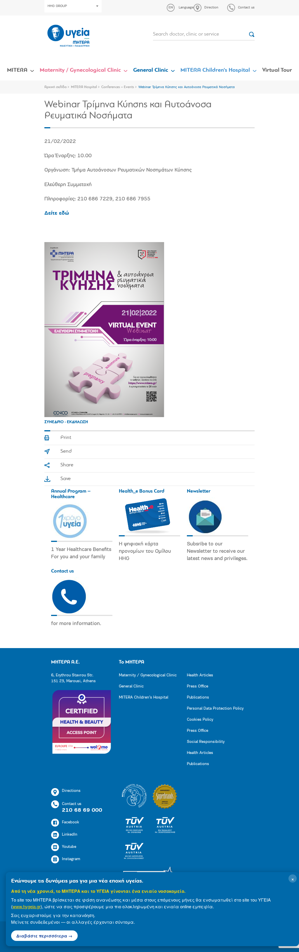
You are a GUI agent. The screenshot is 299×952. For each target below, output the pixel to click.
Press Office (197, 686)
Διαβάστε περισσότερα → (44, 936)
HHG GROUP (57, 6)
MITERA (17, 70)
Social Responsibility (206, 742)
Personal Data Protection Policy (215, 708)
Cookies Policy (200, 720)
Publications (198, 697)
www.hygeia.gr (27, 906)
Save (65, 479)
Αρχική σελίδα (55, 87)
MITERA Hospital (84, 87)
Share (66, 465)
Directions (71, 791)
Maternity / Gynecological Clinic (80, 70)
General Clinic (150, 70)
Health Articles (200, 675)
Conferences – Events (117, 87)
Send (66, 451)
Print (65, 437)
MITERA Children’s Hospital (215, 70)
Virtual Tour (277, 70)
